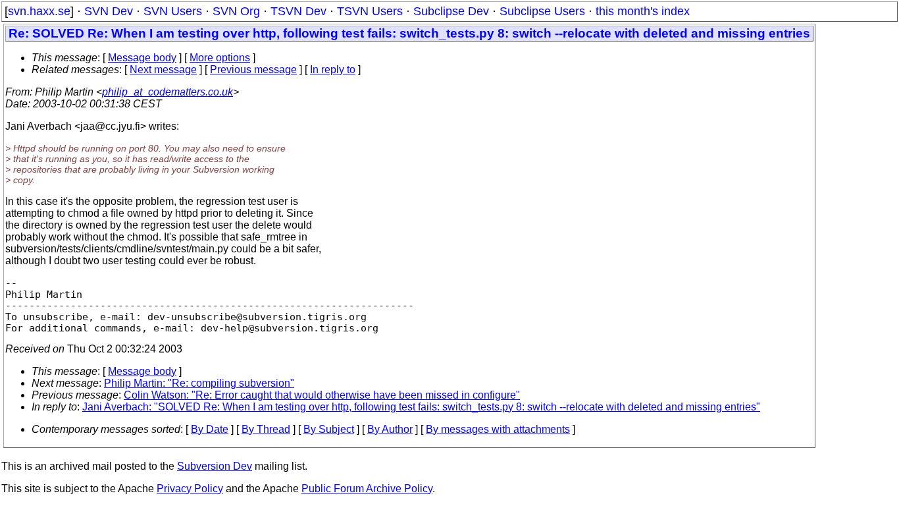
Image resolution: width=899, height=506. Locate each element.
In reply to (332, 69)
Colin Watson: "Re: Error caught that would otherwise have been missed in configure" (322, 395)
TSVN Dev (298, 11)
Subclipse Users (542, 11)
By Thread (266, 429)
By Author (390, 429)
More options (220, 57)
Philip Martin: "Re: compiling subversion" (199, 383)
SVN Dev (108, 11)
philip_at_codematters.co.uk (167, 92)
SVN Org (236, 11)
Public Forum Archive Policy (366, 488)
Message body (142, 57)
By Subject (328, 429)
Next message (163, 69)
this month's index (643, 11)
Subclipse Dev (451, 11)
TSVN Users (370, 11)
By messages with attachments (498, 429)
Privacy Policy (190, 488)
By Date (209, 429)
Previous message (253, 69)
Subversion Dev (214, 466)
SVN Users (172, 11)
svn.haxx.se (39, 11)
